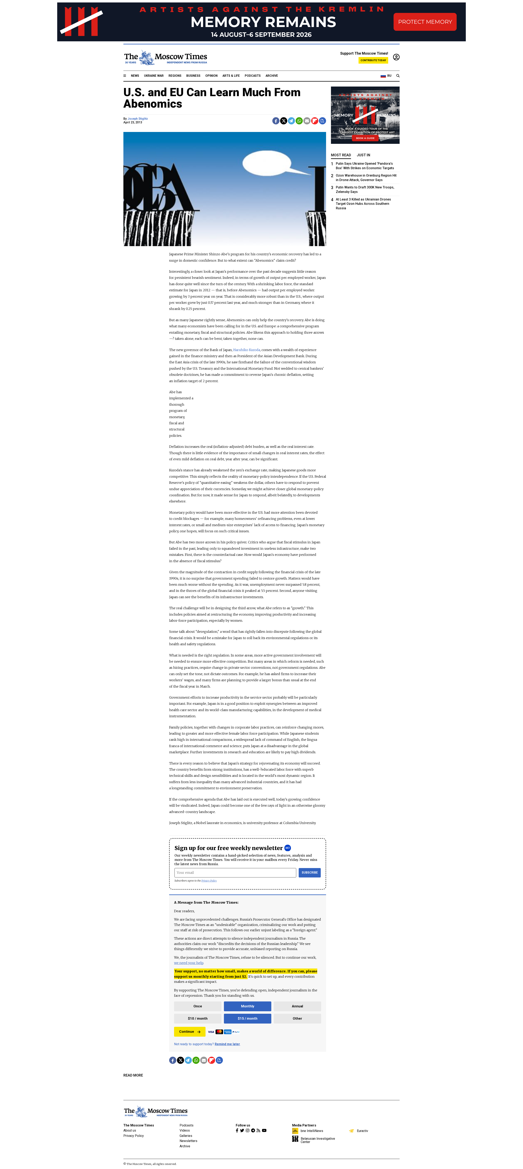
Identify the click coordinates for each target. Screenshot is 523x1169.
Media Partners (304, 1125)
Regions (175, 76)
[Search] (398, 76)
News (135, 76)
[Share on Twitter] (283, 120)
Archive (272, 76)
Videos (185, 1130)
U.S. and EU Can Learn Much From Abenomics (212, 98)
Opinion (211, 76)
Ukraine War (154, 76)
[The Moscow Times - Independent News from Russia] (165, 57)
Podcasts (253, 76)
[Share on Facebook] (275, 120)
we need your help (188, 963)
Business (193, 76)
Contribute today (373, 60)
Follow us (243, 1125)
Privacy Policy (209, 880)
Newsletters (188, 1141)
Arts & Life (231, 76)
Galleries (186, 1136)
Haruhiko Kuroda (246, 350)
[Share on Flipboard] (314, 120)
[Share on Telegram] (291, 120)
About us (129, 1130)
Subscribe (310, 872)
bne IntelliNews (312, 1131)
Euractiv (362, 1131)
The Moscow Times (138, 1125)
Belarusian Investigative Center (318, 1140)
